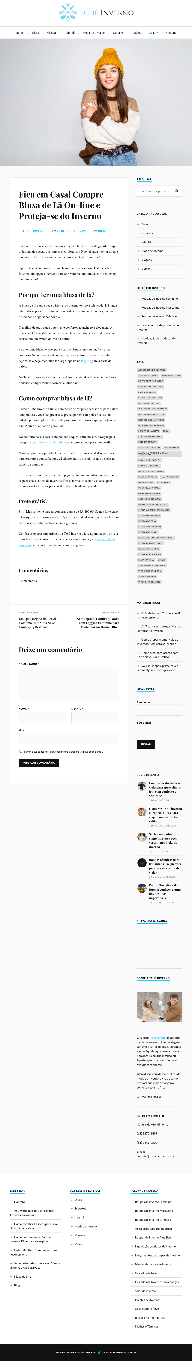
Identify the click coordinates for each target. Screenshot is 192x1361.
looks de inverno (149, 466)
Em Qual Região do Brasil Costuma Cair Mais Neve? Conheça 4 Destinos (38, 623)
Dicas (35, 32)
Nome (24, 708)
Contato (171, 32)
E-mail (77, 708)
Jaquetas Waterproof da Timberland (153, 454)
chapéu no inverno (150, 398)
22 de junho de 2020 (72, 230)
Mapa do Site (22, 1276)
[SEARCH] (176, 191)
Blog (17, 1285)
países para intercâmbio (152, 504)
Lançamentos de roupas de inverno (157, 1255)
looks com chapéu (149, 460)
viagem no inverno (149, 571)
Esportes (118, 32)
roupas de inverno (149, 527)
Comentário (29, 664)
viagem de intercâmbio (152, 565)
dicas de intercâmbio (151, 425)
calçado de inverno (150, 387)
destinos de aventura (151, 414)
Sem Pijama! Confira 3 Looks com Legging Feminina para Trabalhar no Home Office (98, 623)
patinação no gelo (149, 499)
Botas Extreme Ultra (150, 381)
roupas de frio (147, 521)
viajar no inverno (149, 582)
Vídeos (136, 32)
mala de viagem (147, 477)
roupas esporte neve (150, 543)
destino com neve (149, 403)
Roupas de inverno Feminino (159, 298)
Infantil (70, 32)
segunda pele (146, 560)
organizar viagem (149, 493)
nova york (163, 482)
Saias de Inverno (145, 1291)
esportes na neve (148, 431)
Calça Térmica (147, 392)
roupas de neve (147, 532)
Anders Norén (126, 1352)
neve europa (145, 482)
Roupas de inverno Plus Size (153, 1237)
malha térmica (169, 477)
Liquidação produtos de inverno (155, 1246)
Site (21, 729)
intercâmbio (171, 448)
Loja (152, 32)
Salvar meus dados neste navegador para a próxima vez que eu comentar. (63, 751)
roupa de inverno (149, 516)
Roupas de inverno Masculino (160, 307)
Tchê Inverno (35, 230)
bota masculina (171, 376)
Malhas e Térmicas (146, 1326)
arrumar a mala (148, 376)
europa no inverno (150, 436)
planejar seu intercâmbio (154, 510)
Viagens (52, 32)
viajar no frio (147, 576)
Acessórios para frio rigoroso (153, 1228)
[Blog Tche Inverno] (96, 19)
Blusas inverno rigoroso (150, 1317)
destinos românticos (151, 420)
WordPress (89, 1352)
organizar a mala (149, 488)
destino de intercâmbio (152, 409)
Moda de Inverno (94, 32)
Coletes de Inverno (147, 1299)
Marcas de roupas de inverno (153, 1264)
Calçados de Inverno (148, 1273)
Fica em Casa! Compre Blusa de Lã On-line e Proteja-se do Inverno (61, 205)
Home (20, 32)
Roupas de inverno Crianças (159, 316)
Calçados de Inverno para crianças (157, 1282)
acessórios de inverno (152, 370)
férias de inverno (149, 448)
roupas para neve (148, 549)
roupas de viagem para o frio (155, 538)
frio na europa (147, 442)
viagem (162, 560)
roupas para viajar (149, 554)
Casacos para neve (147, 1308)
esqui (166, 431)
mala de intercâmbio (151, 471)
